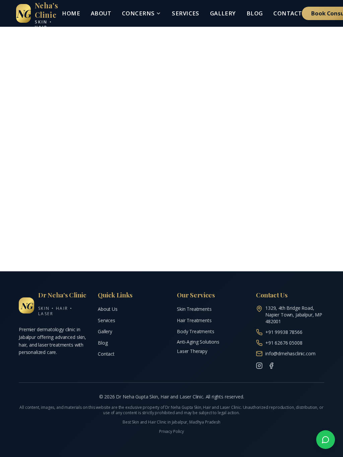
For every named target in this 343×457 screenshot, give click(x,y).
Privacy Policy (171, 431)
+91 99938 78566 (283, 332)
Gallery (223, 13)
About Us (108, 309)
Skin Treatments (194, 309)
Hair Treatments (194, 320)
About (101, 13)
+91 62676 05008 (283, 343)
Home (71, 13)
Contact (287, 13)
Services (185, 13)
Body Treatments (195, 331)
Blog (255, 13)
